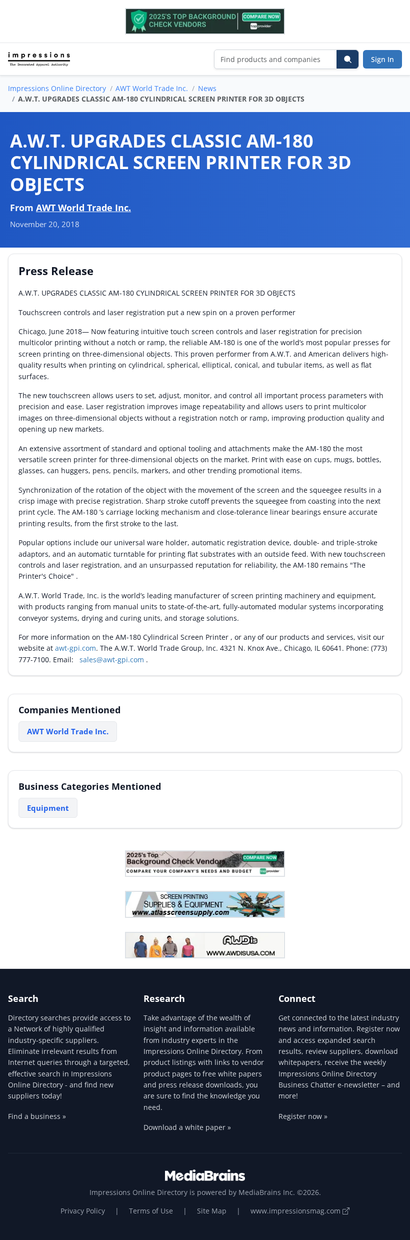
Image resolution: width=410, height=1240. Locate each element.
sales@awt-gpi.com (112, 659)
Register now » (303, 1116)
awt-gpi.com (75, 648)
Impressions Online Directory (57, 88)
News (207, 88)
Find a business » (37, 1116)
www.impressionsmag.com (296, 1210)
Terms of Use (151, 1210)
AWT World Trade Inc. (152, 88)
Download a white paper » (187, 1127)
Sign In (382, 59)
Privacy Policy (82, 1210)
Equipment (48, 808)
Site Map (211, 1210)
